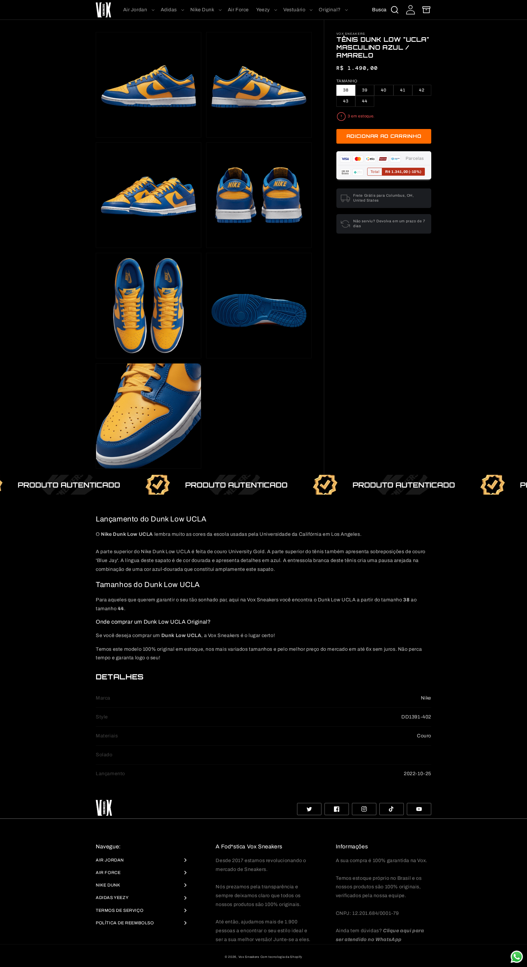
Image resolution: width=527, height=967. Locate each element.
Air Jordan (110, 860)
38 (346, 90)
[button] (138, 10)
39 (364, 90)
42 (422, 90)
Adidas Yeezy (112, 897)
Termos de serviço (119, 910)
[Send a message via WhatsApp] (517, 957)
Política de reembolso (125, 923)
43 (346, 101)
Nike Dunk (108, 885)
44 (364, 101)
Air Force (108, 872)
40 (383, 90)
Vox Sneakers (248, 956)
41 (402, 90)
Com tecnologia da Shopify (281, 956)
